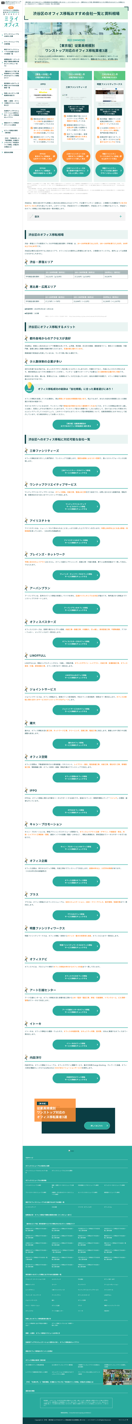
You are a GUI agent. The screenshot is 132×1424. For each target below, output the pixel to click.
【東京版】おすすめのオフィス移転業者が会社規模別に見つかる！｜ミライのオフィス (13, 3)
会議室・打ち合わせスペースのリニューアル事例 (63, 1193)
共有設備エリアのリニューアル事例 (88, 1185)
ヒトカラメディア (31, 1207)
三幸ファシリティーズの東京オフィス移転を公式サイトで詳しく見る (76, 156)
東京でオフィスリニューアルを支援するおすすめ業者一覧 (11, 51)
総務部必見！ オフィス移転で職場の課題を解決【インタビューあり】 (11, 62)
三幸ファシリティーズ (58, 1290)
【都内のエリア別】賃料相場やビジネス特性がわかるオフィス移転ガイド (11, 74)
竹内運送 (80, 1279)
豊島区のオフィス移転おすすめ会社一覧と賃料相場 (115, 1237)
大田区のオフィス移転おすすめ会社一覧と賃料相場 (36, 1244)
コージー (54, 1284)
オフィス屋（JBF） (110, 1279)
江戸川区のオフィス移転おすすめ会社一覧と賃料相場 (89, 1258)
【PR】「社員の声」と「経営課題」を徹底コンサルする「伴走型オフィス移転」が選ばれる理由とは (12, 142)
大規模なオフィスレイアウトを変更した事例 (115, 1366)
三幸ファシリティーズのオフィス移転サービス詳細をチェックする (75, 471)
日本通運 (54, 1207)
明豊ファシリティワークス (112, 1305)
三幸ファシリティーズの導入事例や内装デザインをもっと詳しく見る (76, 170)
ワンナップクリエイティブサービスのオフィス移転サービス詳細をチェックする (76, 506)
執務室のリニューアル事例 (112, 1192)
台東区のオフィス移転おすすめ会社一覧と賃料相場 (89, 1244)
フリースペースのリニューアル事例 (36, 1192)
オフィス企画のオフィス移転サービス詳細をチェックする (76, 881)
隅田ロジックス (30, 1284)
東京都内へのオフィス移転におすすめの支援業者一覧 (11, 85)
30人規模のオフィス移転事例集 (35, 1365)
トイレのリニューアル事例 (33, 1185)
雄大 (53, 1300)
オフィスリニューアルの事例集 (11, 43)
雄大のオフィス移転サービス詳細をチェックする (76, 743)
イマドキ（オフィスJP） (85, 1207)
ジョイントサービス (31, 1300)
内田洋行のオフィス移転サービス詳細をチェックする (76, 1078)
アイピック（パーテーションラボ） (36, 1279)
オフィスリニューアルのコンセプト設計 (36, 1171)
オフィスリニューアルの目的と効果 (11, 35)
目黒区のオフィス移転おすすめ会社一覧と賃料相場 (63, 1229)
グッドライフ (82, 1284)
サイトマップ (122, 1420)
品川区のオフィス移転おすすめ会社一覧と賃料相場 (63, 1237)
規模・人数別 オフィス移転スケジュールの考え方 (11, 103)
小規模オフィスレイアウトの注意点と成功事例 (89, 1366)
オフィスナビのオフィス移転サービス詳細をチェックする (76, 977)
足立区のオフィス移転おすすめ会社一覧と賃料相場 (63, 1265)
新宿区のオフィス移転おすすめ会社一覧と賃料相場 (36, 1229)
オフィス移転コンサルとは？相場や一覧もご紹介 (63, 1324)
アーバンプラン (56, 1295)
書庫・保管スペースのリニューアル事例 (63, 1186)
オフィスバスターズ (84, 1295)
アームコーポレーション (111, 1284)
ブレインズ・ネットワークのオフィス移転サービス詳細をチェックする (76, 575)
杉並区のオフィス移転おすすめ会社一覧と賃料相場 (89, 1237)
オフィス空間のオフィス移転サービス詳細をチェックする (76, 777)
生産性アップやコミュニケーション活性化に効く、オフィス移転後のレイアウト (11, 114)
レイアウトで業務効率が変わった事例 (36, 1372)
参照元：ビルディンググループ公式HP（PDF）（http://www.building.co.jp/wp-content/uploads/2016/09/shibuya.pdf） (76, 316)
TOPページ (29, 1158)
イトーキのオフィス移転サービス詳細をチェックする (76, 1044)
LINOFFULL (107, 1295)
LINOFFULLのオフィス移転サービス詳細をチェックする (76, 676)
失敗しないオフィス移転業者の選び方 (11, 94)
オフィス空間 (82, 1300)
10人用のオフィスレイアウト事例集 (62, 1365)
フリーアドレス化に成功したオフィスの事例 (89, 1373)
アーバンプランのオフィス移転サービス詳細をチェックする (76, 608)
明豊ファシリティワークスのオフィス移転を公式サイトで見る (109, 156)
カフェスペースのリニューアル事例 (114, 1185)
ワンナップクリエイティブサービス (88, 1290)
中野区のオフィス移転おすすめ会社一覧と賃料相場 (89, 1265)
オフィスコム (108, 1207)
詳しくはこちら (97, 1125)
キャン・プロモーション (33, 1305)
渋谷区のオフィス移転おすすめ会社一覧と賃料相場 (115, 1229)
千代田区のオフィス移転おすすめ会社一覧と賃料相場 (89, 1229)
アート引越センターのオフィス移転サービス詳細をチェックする (76, 1010)
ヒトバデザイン (30, 1290)
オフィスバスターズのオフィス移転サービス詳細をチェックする (76, 642)
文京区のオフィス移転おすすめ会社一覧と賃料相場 (63, 1244)
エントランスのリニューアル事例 (87, 1192)
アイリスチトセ (108, 1290)
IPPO (105, 1300)
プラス (80, 1305)
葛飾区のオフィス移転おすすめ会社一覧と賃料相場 (63, 1258)
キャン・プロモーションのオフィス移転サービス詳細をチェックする (76, 847)
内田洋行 (106, 1311)
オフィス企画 (56, 1305)
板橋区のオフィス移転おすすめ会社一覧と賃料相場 (115, 1258)
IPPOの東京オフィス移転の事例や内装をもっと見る (42, 170)
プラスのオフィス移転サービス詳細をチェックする (76, 915)
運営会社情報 (8, 152)
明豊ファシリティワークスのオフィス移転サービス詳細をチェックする (76, 946)
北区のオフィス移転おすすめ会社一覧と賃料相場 (36, 1258)
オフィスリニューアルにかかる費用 (62, 1170)
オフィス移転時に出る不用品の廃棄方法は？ (36, 1324)
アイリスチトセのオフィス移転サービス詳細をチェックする (76, 541)
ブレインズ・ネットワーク (33, 1295)
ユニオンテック (56, 1279)
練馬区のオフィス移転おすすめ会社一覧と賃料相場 (36, 1251)
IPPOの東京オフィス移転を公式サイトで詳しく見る (42, 156)
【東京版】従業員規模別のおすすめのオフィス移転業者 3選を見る (76, 424)
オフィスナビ (29, 1311)
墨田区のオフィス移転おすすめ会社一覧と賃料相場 (89, 1251)
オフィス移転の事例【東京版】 (11, 131)
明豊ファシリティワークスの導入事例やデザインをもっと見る (109, 170)
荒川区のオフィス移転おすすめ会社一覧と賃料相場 (36, 1265)
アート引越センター (57, 1311)
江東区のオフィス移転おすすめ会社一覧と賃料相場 (115, 1251)
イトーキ (80, 1311)
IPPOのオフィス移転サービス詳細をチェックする (76, 811)
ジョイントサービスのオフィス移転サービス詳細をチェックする (76, 710)
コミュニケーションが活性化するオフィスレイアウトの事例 (63, 1373)
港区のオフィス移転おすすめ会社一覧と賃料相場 (115, 1244)
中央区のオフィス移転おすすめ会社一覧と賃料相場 (36, 1237)
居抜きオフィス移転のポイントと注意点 (11, 124)
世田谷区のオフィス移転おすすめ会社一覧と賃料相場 (63, 1251)
